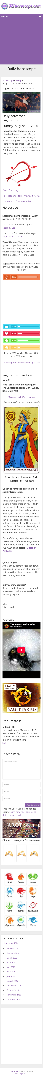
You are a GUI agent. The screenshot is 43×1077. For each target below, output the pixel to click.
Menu (4, 16)
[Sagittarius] (33, 911)
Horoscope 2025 (21, 1074)
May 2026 (11, 967)
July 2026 (11, 976)
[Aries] (10, 882)
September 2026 (14, 985)
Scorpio (6, 227)
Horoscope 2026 (11, 943)
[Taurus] (21, 882)
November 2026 (14, 994)
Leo (13, 227)
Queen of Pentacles (21, 397)
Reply (4, 743)
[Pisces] (21, 926)
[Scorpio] (21, 911)
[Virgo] (33, 897)
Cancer (18, 236)
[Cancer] (10, 897)
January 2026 (12, 948)
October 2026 (13, 990)
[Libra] (10, 911)
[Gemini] (33, 882)
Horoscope (14, 1071)
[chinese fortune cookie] (21, 861)
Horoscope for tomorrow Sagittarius (21, 195)
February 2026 (13, 953)
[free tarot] (21, 837)
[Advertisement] (21, 42)
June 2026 (11, 971)
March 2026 (12, 958)
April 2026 (11, 962)
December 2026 (14, 999)
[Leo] (21, 897)
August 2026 (12, 981)
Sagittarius (8, 236)
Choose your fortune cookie (17, 201)
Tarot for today (11, 190)
